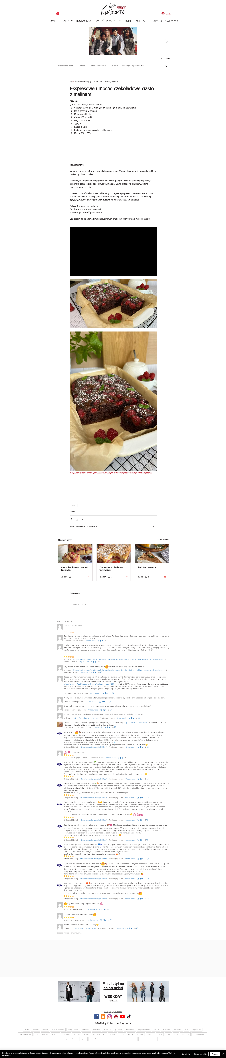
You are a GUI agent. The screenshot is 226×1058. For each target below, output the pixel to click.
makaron (96, 1030)
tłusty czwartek (25, 1034)
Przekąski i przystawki (133, 65)
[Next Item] (166, 41)
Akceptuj (215, 1054)
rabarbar (77, 1034)
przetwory (66, 1034)
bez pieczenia (73, 1030)
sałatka (45, 1030)
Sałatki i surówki (98, 65)
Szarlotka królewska (147, 568)
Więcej (152, 65)
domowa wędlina (199, 1034)
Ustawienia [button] (186, 1054)
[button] (166, 66)
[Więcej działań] (155, 81)
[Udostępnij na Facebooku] (71, 519)
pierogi (130, 1034)
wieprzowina (196, 1030)
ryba (36, 1034)
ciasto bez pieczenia (147, 1039)
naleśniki (93, 1039)
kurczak (35, 1030)
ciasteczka (177, 1030)
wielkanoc (107, 1030)
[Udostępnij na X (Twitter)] (77, 519)
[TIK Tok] (129, 1016)
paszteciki (185, 1034)
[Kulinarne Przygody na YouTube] (122, 1016)
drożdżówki (130, 1030)
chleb (168, 1034)
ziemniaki (85, 1030)
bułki (176, 1034)
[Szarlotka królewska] (152, 553)
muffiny (112, 1034)
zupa (160, 1039)
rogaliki (83, 1039)
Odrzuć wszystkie (200, 1054)
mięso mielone (144, 1030)
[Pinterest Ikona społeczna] (116, 1016)
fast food (150, 1034)
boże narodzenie (58, 1030)
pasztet (121, 1039)
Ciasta (82, 65)
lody (113, 1039)
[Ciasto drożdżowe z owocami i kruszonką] (75, 553)
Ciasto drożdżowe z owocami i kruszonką (75, 569)
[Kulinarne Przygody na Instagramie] (109, 1016)
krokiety (55, 1034)
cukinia (156, 1030)
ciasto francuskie (99, 1034)
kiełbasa (45, 1034)
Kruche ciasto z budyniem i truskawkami (111, 569)
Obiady (114, 65)
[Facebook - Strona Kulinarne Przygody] (96, 1016)
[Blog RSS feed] (57, 13)
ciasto (74, 505)
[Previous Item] (59, 41)
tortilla (121, 1034)
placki (160, 1034)
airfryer (65, 1039)
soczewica (132, 1039)
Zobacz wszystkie (163, 540)
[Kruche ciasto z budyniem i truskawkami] (114, 553)
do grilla (140, 1034)
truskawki (166, 1030)
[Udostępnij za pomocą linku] (83, 519)
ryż (186, 1030)
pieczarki (118, 1030)
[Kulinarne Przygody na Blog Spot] (103, 1016)
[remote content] (113, 148)
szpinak (86, 1034)
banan (74, 1039)
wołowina (104, 1039)
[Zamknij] (223, 1054)
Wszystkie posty (66, 65)
